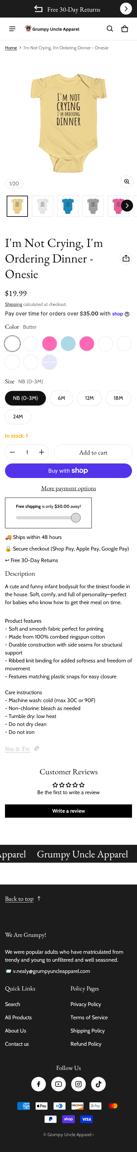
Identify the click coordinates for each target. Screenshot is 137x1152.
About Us (15, 1031)
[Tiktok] (98, 1084)
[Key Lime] (12, 362)
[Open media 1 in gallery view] (17, 206)
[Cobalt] (124, 343)
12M (89, 398)
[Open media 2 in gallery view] (42, 206)
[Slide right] (126, 9)
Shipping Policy (87, 1031)
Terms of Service (89, 1017)
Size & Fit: (18, 748)
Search (12, 1004)
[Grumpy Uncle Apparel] (52, 28)
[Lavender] (49, 362)
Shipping (13, 304)
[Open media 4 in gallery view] (93, 206)
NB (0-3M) (25, 398)
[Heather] (31, 343)
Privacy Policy (85, 1004)
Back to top (19, 898)
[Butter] (12, 343)
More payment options (68, 488)
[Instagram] (78, 1084)
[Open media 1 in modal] (68, 123)
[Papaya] (31, 362)
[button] (110, 29)
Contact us (17, 1044)
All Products (18, 1017)
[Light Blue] (68, 343)
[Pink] (86, 343)
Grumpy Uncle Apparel (69, 1134)
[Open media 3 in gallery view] (67, 206)
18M (118, 398)
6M (61, 398)
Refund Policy (85, 1044)
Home (11, 47)
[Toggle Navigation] (12, 29)
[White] (105, 343)
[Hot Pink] (49, 343)
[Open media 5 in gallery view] (118, 206)
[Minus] (12, 452)
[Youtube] (58, 1084)
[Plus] (41, 452)
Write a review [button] (68, 811)
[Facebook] (38, 1084)
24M (18, 416)
